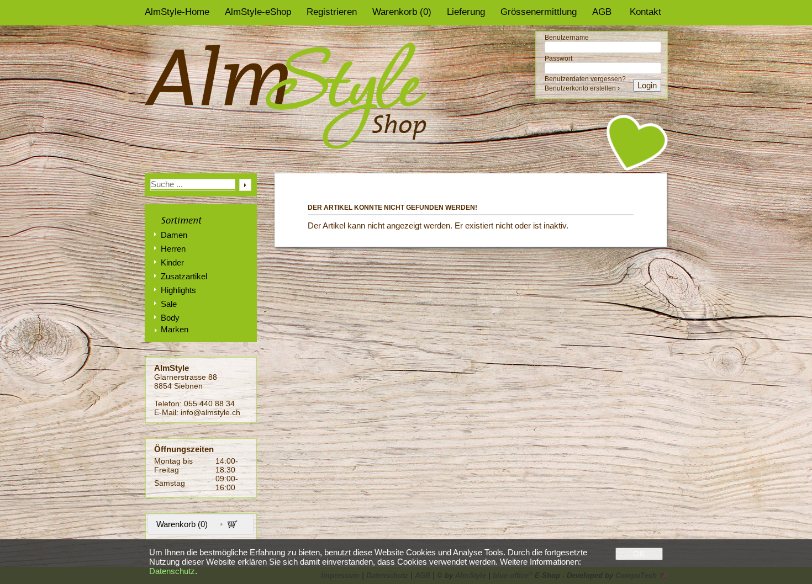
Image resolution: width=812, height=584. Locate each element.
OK (639, 554)
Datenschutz (172, 571)
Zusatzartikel (184, 276)
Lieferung (466, 12)
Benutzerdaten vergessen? (585, 79)
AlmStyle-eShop (258, 12)
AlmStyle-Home (177, 12)
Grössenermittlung (538, 12)
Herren (173, 248)
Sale (169, 304)
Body (170, 317)
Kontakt (645, 12)
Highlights (178, 290)
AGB (601, 12)
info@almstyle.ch (210, 412)
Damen (174, 235)
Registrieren (332, 12)
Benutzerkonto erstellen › (582, 88)
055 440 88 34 (209, 403)
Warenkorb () (401, 12)
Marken (174, 329)
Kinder (172, 262)
